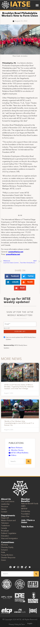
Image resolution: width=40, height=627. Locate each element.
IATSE (20, 4)
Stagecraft (5, 518)
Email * (7, 322)
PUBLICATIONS (16, 443)
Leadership (5, 504)
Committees (7, 542)
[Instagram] (18, 567)
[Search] (28, 461)
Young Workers (7, 555)
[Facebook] (10, 567)
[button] (37, 5)
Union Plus (25, 516)
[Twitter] (14, 567)
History (3, 509)
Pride (3, 552)
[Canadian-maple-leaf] (30, 567)
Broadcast (5, 531)
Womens (4, 545)
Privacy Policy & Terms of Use (20, 624)
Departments (8, 516)
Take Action (27, 527)
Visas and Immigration (9, 538)
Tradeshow (5, 526)
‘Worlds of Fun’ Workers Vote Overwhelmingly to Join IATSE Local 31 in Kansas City (19, 423)
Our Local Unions (7, 501)
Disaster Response (8, 558)
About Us (6, 499)
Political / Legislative (8, 533)
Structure (4, 507)
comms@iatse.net (15, 252)
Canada (4, 528)
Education (5, 536)
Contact (4, 512)
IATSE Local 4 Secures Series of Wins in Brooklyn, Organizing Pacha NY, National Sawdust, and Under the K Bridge (18, 387)
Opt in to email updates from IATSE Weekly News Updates (21, 338)
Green (3, 560)
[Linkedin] (22, 567)
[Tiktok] (26, 567)
